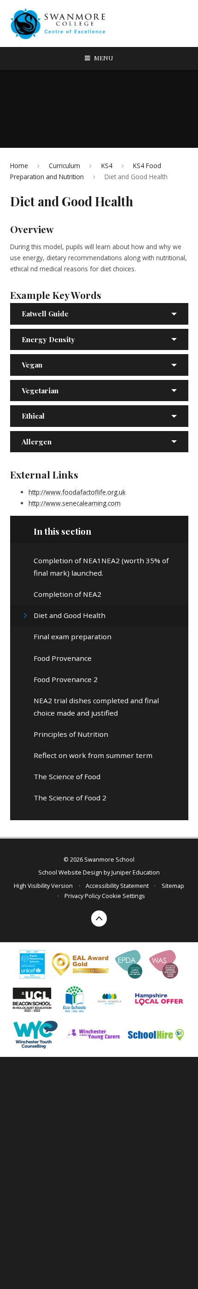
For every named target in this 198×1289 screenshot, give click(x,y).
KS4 (106, 165)
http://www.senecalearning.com (75, 503)
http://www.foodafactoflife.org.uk (77, 492)
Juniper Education (135, 872)
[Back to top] (99, 918)
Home (19, 165)
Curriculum (64, 165)
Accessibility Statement (117, 885)
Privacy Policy (82, 896)
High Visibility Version (43, 885)
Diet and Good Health (136, 176)
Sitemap (173, 885)
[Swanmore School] (60, 23)
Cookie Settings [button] (123, 896)
